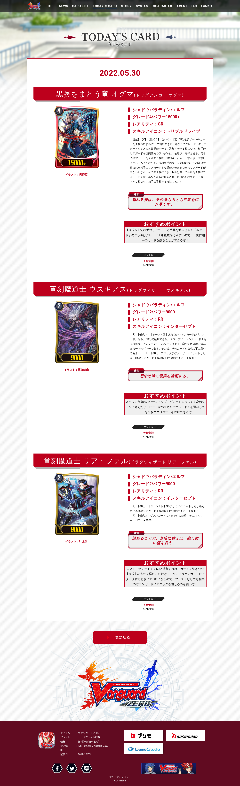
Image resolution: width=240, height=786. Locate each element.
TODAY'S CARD (105, 6)
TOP (50, 6)
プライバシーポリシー (120, 777)
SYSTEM (142, 6)
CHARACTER (163, 6)
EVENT (181, 6)
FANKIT (207, 6)
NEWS (63, 6)
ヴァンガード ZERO (34, 6)
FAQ (194, 6)
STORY (126, 6)
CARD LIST (80, 6)
